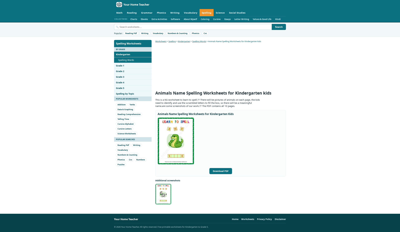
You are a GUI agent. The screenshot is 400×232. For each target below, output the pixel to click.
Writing (175, 12)
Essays (227, 19)
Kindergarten (123, 54)
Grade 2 (120, 71)
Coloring (205, 19)
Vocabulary (190, 12)
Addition (122, 104)
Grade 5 (120, 88)
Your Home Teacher (136, 4)
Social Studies (237, 12)
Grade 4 (120, 82)
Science (220, 12)
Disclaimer (280, 219)
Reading (132, 12)
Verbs (132, 104)
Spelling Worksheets (128, 43)
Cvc (205, 33)
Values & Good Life (262, 19)
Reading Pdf (131, 33)
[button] (176, 140)
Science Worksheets (127, 133)
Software (175, 19)
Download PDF (221, 171)
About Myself (190, 19)
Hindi (278, 19)
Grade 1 (120, 65)
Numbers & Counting (178, 33)
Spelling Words (126, 60)
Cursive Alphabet (126, 124)
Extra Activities (159, 19)
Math (119, 12)
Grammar (146, 12)
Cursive (217, 19)
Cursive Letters (125, 128)
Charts (133, 19)
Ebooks (144, 19)
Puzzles (121, 164)
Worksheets (160, 41)
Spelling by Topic (125, 93)
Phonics (161, 12)
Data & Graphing (125, 109)
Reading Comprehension (129, 114)
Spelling (206, 12)
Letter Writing (241, 19)
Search (279, 27)
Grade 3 (120, 76)
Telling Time (123, 119)
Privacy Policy (264, 219)
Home (235, 219)
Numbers (140, 159)
